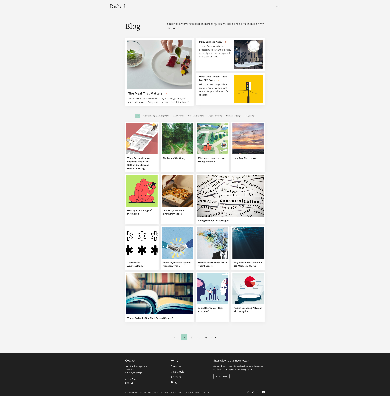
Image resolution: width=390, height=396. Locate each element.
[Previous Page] (176, 337)
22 (206, 337)
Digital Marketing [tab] (215, 115)
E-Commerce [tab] (178, 115)
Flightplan (152, 392)
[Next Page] (214, 337)
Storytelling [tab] (249, 115)
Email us (129, 382)
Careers (176, 377)
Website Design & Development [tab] (156, 115)
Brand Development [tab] (196, 115)
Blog (174, 382)
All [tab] (137, 115)
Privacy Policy (164, 392)
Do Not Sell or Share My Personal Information (191, 392)
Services (176, 366)
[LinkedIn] (258, 392)
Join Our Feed (221, 376)
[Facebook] (248, 392)
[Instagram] (253, 392)
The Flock (177, 371)
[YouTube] (263, 392)
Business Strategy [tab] (233, 115)
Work (174, 361)
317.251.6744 (131, 378)
